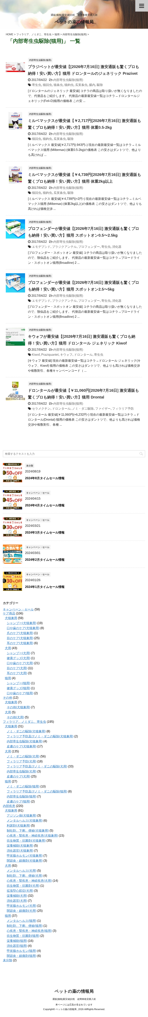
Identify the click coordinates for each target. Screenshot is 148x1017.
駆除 (100, 85)
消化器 (116, 246)
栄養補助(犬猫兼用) (20, 845)
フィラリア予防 (123, 408)
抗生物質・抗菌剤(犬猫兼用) (26, 840)
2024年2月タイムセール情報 (45, 559)
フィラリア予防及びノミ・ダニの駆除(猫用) (37, 791)
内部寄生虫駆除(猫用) (68, 80)
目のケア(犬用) (17, 668)
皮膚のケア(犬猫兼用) (21, 746)
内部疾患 (9, 806)
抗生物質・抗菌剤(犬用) (23, 885)
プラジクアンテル (64, 246)
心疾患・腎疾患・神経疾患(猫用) (29, 930)
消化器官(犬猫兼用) (20, 850)
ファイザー (103, 408)
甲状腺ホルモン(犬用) (21, 905)
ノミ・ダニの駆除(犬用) (23, 756)
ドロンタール (83, 354)
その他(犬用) (15, 717)
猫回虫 (47, 85)
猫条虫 (58, 85)
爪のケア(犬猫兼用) (20, 633)
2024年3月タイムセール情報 (45, 532)
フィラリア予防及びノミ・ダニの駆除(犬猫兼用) (40, 736)
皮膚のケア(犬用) (18, 776)
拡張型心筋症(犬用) (20, 890)
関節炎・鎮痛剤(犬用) (21, 910)
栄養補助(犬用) (17, 895)
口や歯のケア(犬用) (20, 663)
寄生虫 (36, 85)
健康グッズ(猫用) (18, 688)
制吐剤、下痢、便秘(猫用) (25, 925)
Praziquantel (50, 354)
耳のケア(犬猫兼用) (20, 643)
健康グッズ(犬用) (18, 658)
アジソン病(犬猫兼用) (21, 815)
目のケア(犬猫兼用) (20, 638)
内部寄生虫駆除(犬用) (21, 771)
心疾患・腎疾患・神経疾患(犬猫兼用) (32, 835)
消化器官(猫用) (17, 945)
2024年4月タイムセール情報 (45, 505)
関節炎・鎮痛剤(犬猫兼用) (25, 860)
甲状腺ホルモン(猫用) (21, 950)
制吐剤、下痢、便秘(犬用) (25, 875)
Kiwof (36, 354)
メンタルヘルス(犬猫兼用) (25, 820)
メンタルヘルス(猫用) (21, 920)
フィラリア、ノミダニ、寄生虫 (24, 721)
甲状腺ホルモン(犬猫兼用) (25, 855)
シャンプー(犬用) (18, 653)
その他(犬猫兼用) (18, 707)
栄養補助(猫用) (17, 940)
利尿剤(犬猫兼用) (18, 825)
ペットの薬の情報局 (74, 21)
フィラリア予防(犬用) (21, 761)
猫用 (8, 678)
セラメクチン (41, 408)
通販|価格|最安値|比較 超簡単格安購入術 (74, 999)
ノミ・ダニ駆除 (83, 408)
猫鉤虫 (69, 85)
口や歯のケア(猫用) (20, 693)
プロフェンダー (89, 246)
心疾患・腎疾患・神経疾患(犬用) (29, 880)
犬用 (8, 648)
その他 (7, 697)
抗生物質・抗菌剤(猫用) (23, 935)
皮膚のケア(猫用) (18, 801)
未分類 (7, 960)
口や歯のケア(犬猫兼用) (23, 628)
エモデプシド (41, 246)
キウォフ (66, 354)
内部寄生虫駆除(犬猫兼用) (25, 741)
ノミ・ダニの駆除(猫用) (23, 786)
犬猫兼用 (11, 618)
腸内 (92, 85)
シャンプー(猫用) (18, 683)
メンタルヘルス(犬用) (21, 870)
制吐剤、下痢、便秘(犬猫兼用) (28, 830)
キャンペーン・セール (18, 609)
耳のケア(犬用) (17, 673)
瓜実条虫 (81, 85)
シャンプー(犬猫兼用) (21, 623)
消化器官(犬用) (17, 900)
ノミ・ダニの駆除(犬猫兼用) (26, 731)
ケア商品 (9, 613)
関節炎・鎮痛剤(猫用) (21, 955)
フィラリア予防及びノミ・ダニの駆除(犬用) (37, 766)
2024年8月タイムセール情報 (45, 478)
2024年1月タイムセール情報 (45, 586)
